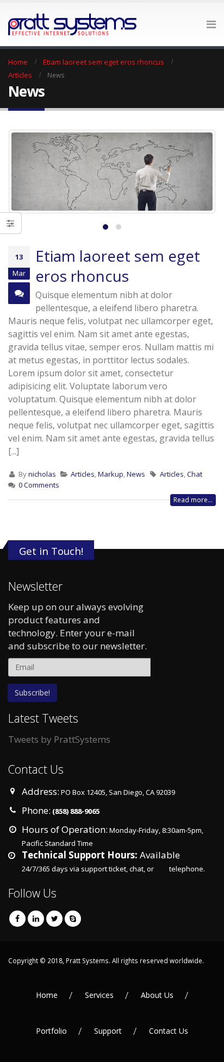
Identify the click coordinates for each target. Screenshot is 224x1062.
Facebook (17, 919)
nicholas (42, 474)
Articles (83, 474)
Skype (73, 919)
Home (47, 995)
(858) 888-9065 (75, 811)
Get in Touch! (51, 551)
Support (108, 1031)
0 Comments (38, 485)
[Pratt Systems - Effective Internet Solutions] (38, 24)
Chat (194, 474)
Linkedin (36, 919)
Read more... (193, 499)
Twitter (54, 919)
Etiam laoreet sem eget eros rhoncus (117, 265)
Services (99, 995)
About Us (157, 995)
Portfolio (51, 1031)
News (136, 474)
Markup (110, 474)
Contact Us (168, 1031)
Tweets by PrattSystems (59, 739)
